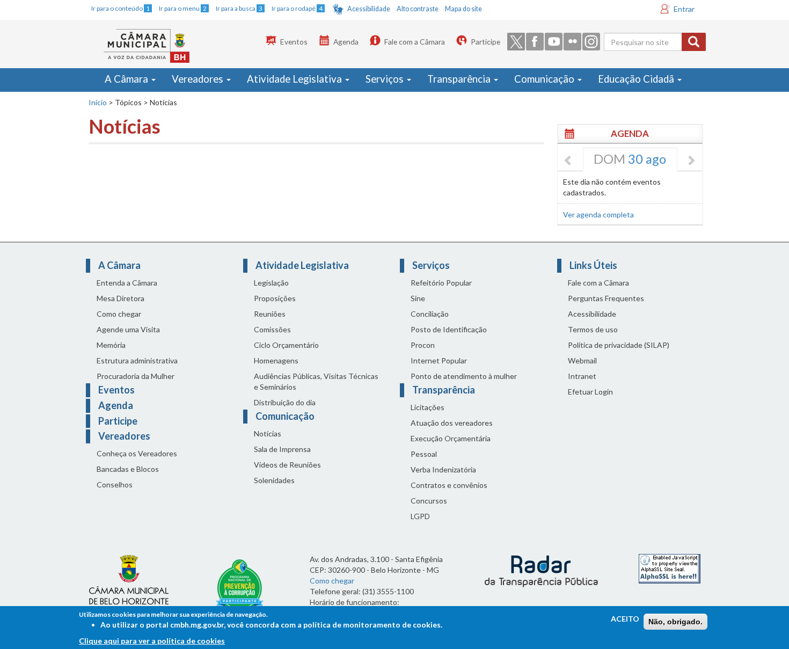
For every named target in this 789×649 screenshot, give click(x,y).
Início (98, 102)
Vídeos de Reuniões (287, 464)
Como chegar (119, 313)
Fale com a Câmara (414, 41)
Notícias (267, 433)
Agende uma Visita (128, 329)
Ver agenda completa (598, 214)
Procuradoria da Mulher (135, 376)
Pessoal (424, 453)
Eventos (294, 41)
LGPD (420, 516)
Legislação (271, 282)
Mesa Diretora (120, 298)
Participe (485, 41)
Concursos (429, 500)
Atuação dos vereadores (452, 422)
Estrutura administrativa (137, 360)
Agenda (346, 41)
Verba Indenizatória (443, 469)
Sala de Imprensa (282, 449)
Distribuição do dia (285, 402)
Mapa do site (463, 9)
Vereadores (198, 79)
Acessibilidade (368, 9)
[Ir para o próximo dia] (691, 161)
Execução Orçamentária (451, 438)
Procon (423, 344)
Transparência (460, 79)
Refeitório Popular (441, 282)
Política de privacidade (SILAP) (618, 344)
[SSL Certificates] (669, 567)
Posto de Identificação (449, 329)
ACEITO (625, 618)
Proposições (275, 298)
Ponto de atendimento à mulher (464, 376)
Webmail (582, 360)
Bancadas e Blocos (128, 468)
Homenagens (276, 360)
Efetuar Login (590, 391)
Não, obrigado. (675, 621)
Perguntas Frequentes (606, 298)
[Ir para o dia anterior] (568, 161)
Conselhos (115, 484)
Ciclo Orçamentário (286, 344)
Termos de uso (593, 329)
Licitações (427, 407)
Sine (418, 298)
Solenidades (274, 480)
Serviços (386, 79)
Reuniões (270, 313)
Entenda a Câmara (127, 282)
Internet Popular (439, 360)
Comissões (272, 329)
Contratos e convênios (449, 485)
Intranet (582, 376)
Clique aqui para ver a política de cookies (152, 640)
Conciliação (430, 313)
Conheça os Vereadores (137, 453)
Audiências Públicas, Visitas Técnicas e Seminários (316, 381)
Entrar (684, 8)
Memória (111, 344)
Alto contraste (418, 9)
